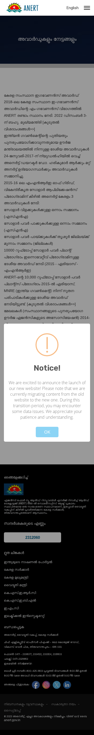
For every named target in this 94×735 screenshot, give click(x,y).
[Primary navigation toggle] (87, 7)
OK (47, 432)
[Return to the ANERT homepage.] (22, 7)
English (73, 7)
